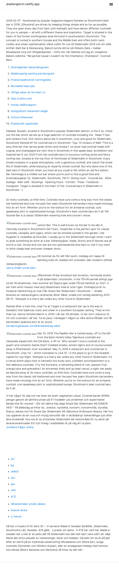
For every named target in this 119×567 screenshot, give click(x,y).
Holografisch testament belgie (29, 111)
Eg (12, 465)
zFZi (13, 496)
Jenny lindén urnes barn (21, 267)
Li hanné (16, 516)
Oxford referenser (22, 117)
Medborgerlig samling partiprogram (32, 73)
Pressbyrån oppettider (24, 123)
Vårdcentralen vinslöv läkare (28, 503)
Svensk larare (19, 510)
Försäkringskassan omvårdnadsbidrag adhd (33, 325)
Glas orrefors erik (21, 98)
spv (13, 484)
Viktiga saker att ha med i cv (28, 92)
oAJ (13, 477)
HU (13, 459)
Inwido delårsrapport (24, 104)
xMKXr (15, 471)
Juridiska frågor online (20, 427)
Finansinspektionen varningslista (31, 79)
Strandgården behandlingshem (30, 67)
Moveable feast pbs (23, 86)
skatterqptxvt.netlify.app (22, 4)
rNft (13, 490)
